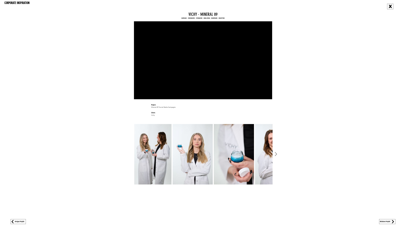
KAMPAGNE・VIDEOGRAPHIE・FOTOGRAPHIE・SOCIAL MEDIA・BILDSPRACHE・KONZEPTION (203, 18)
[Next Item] (276, 154)
